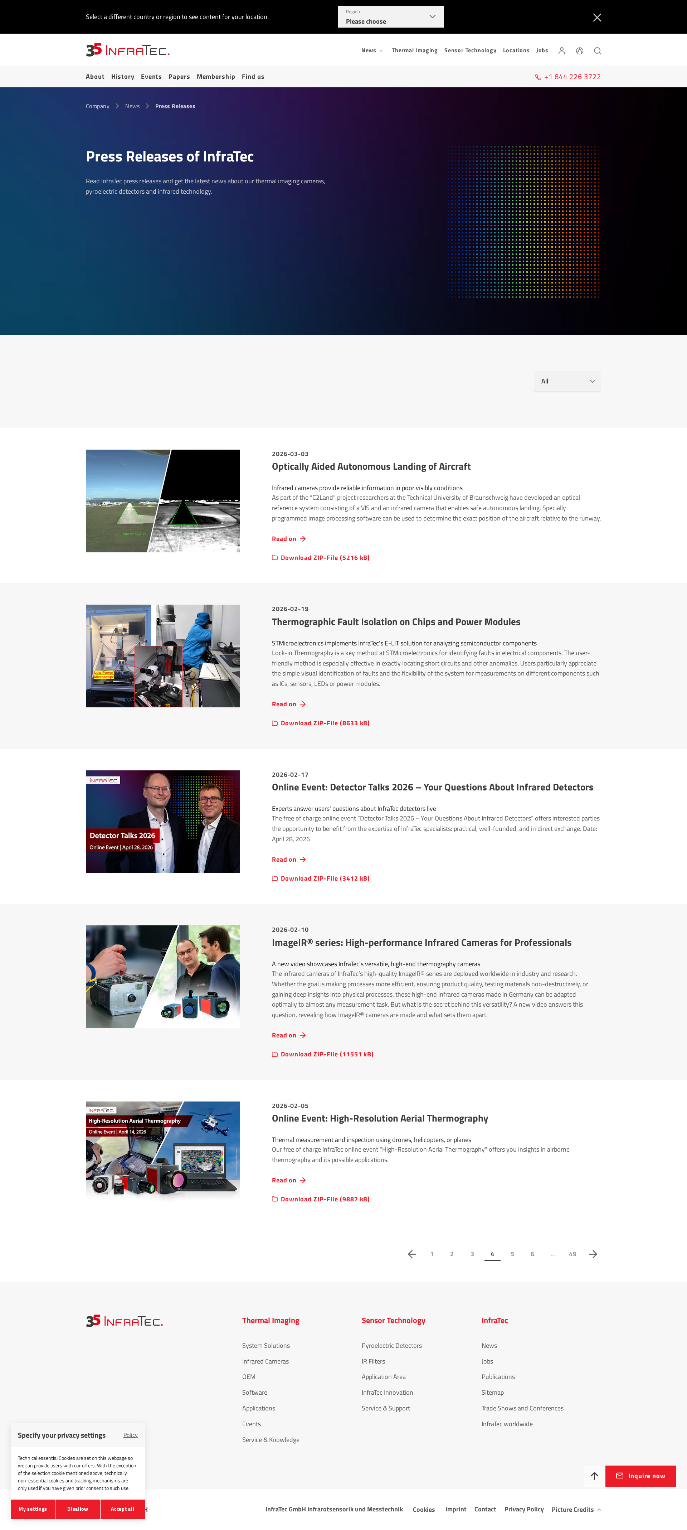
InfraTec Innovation (387, 1392)
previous (412, 1254)
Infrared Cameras (265, 1361)
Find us (253, 76)
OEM (248, 1376)
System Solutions (266, 1345)
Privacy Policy (524, 1509)
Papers (179, 76)
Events (151, 76)
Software (254, 1392)
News (132, 106)
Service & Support (386, 1408)
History (123, 76)
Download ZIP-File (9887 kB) (325, 1199)
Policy (130, 1434)
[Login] (561, 49)
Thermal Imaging (415, 50)
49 (573, 1254)
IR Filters (373, 1361)
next (593, 1254)
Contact (485, 1509)
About (95, 76)
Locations (516, 50)
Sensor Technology (470, 50)
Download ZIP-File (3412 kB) (325, 878)
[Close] (595, 17)
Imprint (456, 1509)
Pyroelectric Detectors (392, 1345)
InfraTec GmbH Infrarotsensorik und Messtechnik (334, 1509)
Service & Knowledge (270, 1439)
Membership (216, 76)
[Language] (579, 49)
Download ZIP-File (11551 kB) (327, 1054)
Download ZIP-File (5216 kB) (325, 557)
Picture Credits (573, 1509)
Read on (284, 538)
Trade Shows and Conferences (523, 1408)
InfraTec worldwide (507, 1424)
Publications (498, 1376)
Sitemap (493, 1392)
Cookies (424, 1509)
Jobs (542, 50)
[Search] (597, 49)
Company (97, 106)
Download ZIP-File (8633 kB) (325, 723)
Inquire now (647, 1476)
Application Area (384, 1376)
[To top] (594, 1476)
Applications (258, 1408)
